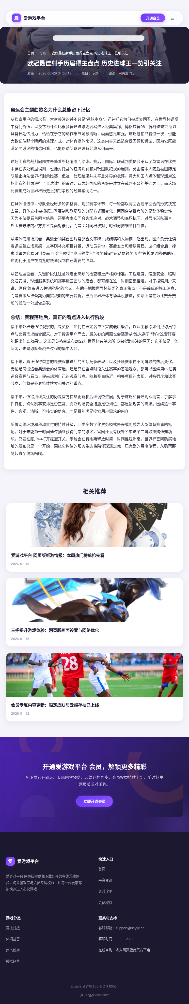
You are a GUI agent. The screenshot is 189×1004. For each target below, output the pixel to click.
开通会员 (153, 17)
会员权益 (105, 902)
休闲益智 (13, 938)
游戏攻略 (105, 891)
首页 (30, 52)
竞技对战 (13, 927)
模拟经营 (13, 961)
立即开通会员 (94, 801)
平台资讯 (105, 880)
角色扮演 (13, 950)
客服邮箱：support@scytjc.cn (121, 927)
